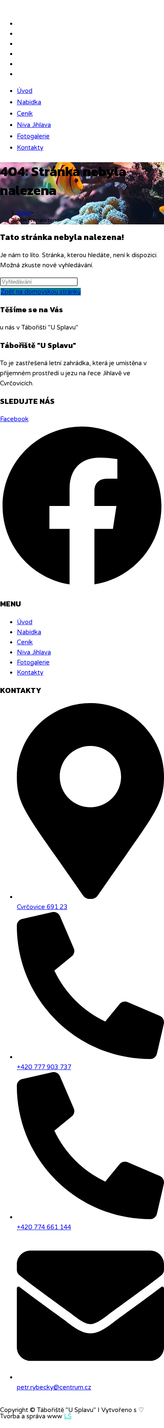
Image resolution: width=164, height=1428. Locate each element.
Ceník (25, 113)
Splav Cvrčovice (25, 6)
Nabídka (29, 102)
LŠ (67, 1416)
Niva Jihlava (34, 125)
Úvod (24, 91)
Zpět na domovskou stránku (40, 291)
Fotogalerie (33, 136)
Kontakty (30, 147)
